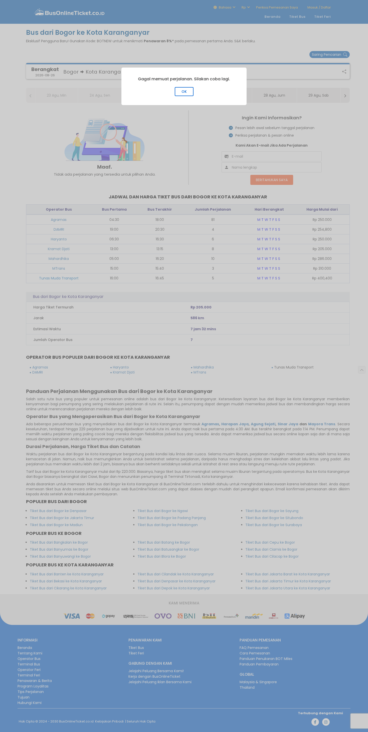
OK (184, 91)
